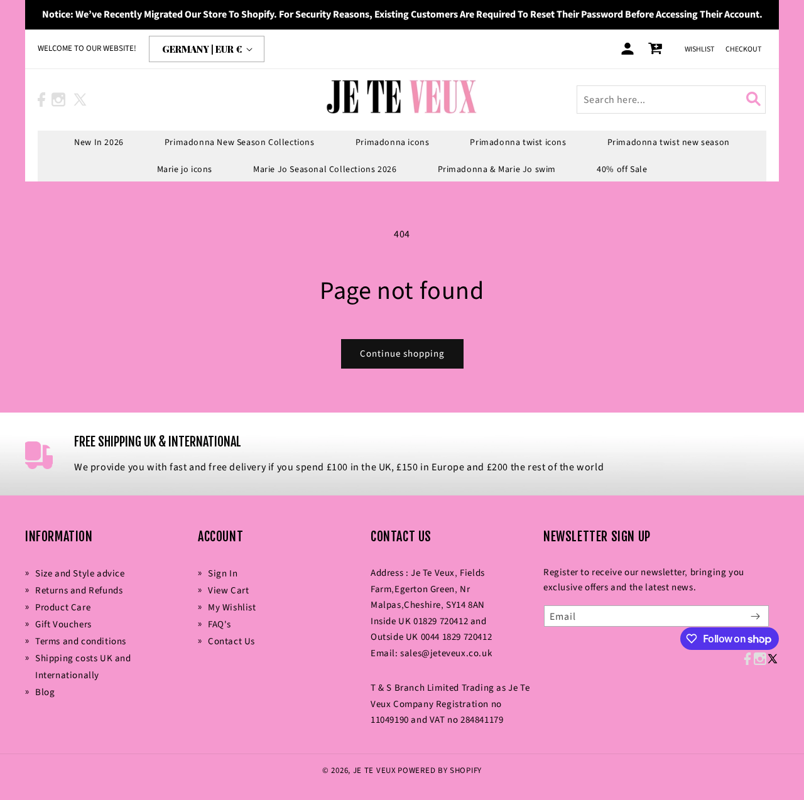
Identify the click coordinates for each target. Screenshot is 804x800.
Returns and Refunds (78, 590)
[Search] (756, 99)
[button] (99, 142)
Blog (45, 692)
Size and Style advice (80, 573)
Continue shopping (402, 353)
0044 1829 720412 (456, 637)
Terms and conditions (80, 641)
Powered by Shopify (440, 770)
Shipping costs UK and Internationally (83, 667)
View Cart (228, 590)
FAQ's (219, 624)
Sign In (222, 573)
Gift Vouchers (63, 624)
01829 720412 (440, 621)
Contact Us (231, 641)
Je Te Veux (374, 770)
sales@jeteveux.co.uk (446, 653)
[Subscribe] (755, 616)
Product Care (62, 607)
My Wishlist (232, 607)
